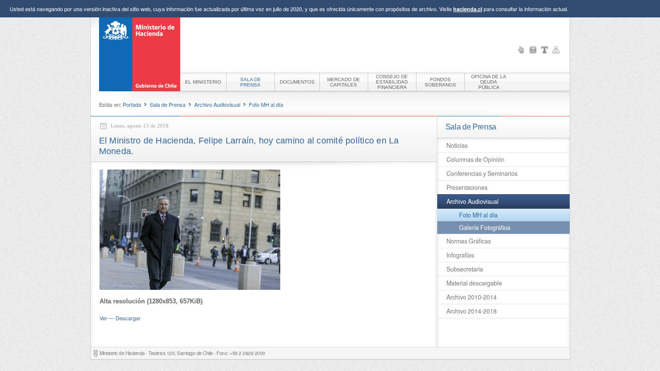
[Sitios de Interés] (521, 50)
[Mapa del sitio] (556, 50)
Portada (132, 104)
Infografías (460, 255)
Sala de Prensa (168, 104)
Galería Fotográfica (484, 227)
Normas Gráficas (468, 241)
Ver (103, 318)
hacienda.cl (467, 9)
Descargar (128, 318)
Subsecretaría (464, 269)
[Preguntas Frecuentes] (533, 50)
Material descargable (474, 283)
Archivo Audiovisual (217, 104)
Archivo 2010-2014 (471, 297)
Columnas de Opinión (475, 159)
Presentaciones (467, 187)
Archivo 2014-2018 (471, 311)
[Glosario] (544, 50)
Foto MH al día (266, 104)
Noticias (457, 145)
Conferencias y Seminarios (481, 173)
